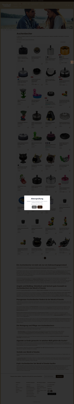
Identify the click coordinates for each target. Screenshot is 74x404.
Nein (34, 207)
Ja (39, 207)
